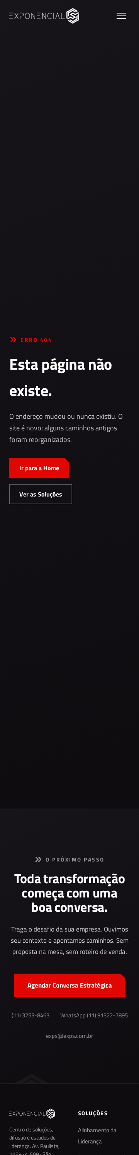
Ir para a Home (39, 468)
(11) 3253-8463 (30, 1015)
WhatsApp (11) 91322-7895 (94, 1015)
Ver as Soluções (40, 494)
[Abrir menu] (121, 16)
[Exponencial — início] (44, 16)
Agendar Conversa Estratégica (69, 985)
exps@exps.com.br (69, 1036)
